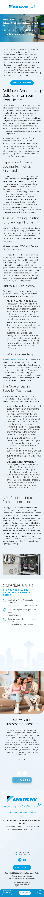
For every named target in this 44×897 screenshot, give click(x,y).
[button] (39, 892)
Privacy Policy (30, 879)
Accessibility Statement (16, 879)
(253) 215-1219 (24, 855)
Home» (6, 20)
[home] (18, 7)
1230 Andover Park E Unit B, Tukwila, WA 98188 (22, 822)
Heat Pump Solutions (16, 360)
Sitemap (29, 876)
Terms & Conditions (18, 876)
